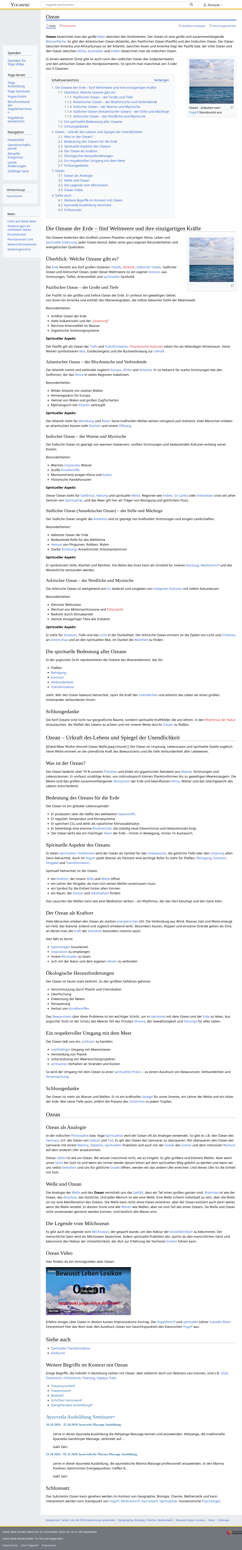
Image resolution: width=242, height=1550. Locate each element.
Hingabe (52, 863)
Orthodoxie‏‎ (72, 1378)
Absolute (70, 1197)
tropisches (72, 465)
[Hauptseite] (20, 26)
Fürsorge (190, 1021)
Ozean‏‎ (52, 1271)
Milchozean (100, 1232)
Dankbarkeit (100, 893)
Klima (79, 374)
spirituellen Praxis (127, 1072)
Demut (78, 893)
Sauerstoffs (126, 814)
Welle (76, 1192)
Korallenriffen (79, 1008)
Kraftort (62, 879)
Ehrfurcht (58, 1353)
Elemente (95, 931)
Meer (101, 36)
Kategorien (53, 1520)
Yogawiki (20, 4)
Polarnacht (115, 609)
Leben (61, 1158)
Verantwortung (57, 1076)
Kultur (107, 475)
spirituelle (190, 1322)
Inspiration (59, 952)
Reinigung (58, 672)
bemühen (69, 1167)
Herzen (112, 961)
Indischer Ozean (149, 267)
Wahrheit (141, 640)
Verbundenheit (62, 682)
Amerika (145, 370)
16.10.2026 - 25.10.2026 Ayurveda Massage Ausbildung (83, 1424)
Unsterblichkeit (181, 1232)
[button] (88, 1291)
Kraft (77, 931)
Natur (211, 1520)
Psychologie (211, 1501)
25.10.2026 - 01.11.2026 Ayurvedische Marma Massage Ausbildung (91, 1454)
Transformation (116, 346)
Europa (115, 370)
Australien (95, 51)
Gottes (186, 1145)
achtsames (59, 1064)
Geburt (95, 1140)
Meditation (209, 565)
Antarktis (100, 519)
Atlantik (129, 267)
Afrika (81, 51)
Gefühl (138, 1192)
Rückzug (192, 565)
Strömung (69, 549)
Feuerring (100, 321)
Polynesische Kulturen (146, 346)
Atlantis (84, 405)
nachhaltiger (60, 1049)
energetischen (127, 921)
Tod (110, 1140)
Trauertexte (59, 1391)
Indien (115, 51)
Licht (103, 635)
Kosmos (155, 272)
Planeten (110, 771)
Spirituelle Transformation (70, 1348)
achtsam (88, 1041)
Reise (106, 421)
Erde (55, 267)
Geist (59, 1163)
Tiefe (93, 346)
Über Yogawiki (30, 1545)
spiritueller (111, 277)
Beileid (56, 1395)
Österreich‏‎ (54, 1378)
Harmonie (158, 1016)
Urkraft (159, 351)
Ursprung (217, 853)
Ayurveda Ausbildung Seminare (79, 1417)
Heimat (56, 544)
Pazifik (116, 267)
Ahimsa (139, 1021)
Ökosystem (121, 781)
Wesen (126, 1207)
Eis (109, 588)
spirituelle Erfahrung (61, 242)
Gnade (169, 1145)
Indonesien (205, 495)
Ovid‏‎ (224, 1373)
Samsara (52, 1140)
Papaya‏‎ (102, 1378)
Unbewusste (157, 853)
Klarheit (95, 426)
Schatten (228, 635)
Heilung (102, 495)
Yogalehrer (165, 1322)
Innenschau (59, 640)
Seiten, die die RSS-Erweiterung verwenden (89, 1520)
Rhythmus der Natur (220, 720)
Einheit (172, 1241)
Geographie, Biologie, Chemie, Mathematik (145, 1520)
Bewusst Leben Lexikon (190, 1520)
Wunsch (229, 1145)
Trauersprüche (62, 1386)
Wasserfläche (56, 41)
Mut (82, 351)
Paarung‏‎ (88, 1378)
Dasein (168, 724)
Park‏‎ (112, 1378)
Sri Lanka (181, 495)
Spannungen (60, 947)
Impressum (49, 1545)
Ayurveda (148, 1501)
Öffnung (125, 426)
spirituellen (113, 1145)
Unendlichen (148, 695)
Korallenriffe (70, 470)
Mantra (83, 1145)
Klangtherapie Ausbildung (70, 1405)
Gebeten (96, 1145)
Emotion (57, 677)
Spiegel (147, 1096)
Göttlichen (137, 1101)
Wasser (186, 771)
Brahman (211, 1192)
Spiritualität (74, 500)
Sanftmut (87, 495)
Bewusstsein (61, 1016)
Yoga (192, 112)
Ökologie (223, 1520)
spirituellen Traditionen (77, 853)
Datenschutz (10, 1545)
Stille (90, 879)
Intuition (70, 635)
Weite (135, 495)
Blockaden (69, 956)
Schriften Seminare (65, 1400)
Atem (108, 833)
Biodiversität (102, 828)
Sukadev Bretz (220, 1322)
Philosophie (80, 1135)
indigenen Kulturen (167, 588)
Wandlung (86, 421)
